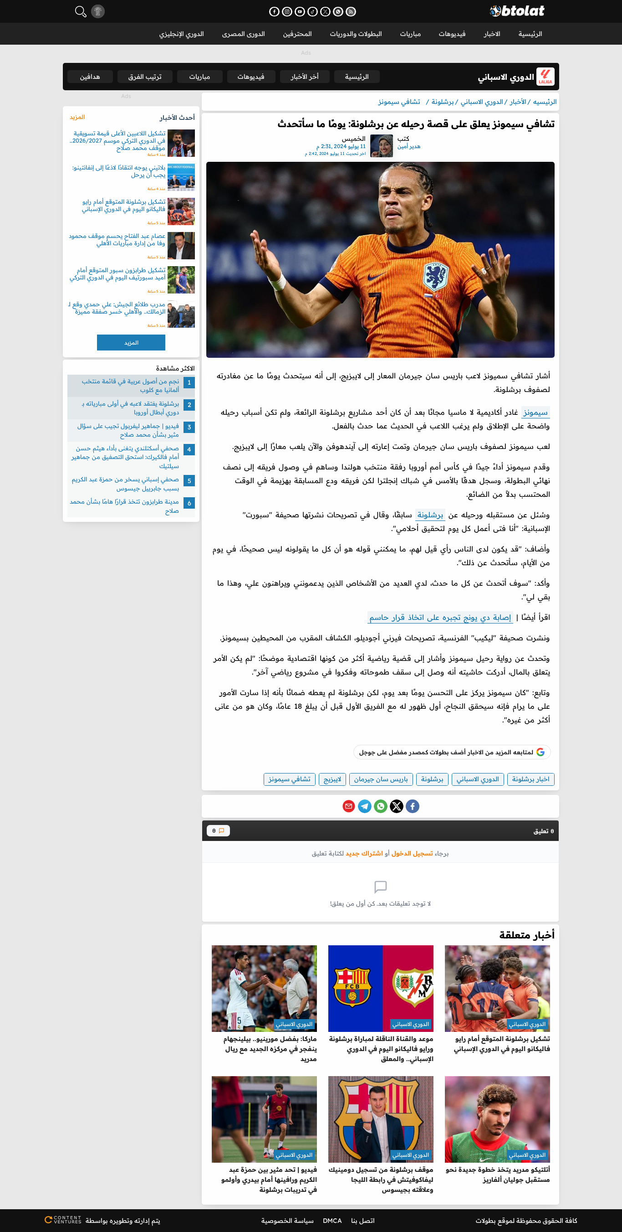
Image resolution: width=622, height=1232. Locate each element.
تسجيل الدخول (412, 853)
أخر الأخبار (305, 76)
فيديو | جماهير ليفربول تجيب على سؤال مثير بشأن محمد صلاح (128, 430)
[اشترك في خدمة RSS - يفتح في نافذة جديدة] (351, 11)
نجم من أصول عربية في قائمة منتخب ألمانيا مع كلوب (130, 385)
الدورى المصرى (243, 34)
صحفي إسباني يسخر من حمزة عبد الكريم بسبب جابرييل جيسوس (125, 484)
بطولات (486, 1221)
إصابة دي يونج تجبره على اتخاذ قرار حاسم (440, 617)
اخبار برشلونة (531, 779)
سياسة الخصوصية (287, 1221)
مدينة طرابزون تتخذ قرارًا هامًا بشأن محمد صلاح (124, 506)
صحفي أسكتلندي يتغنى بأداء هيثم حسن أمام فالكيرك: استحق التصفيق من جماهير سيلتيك (125, 456)
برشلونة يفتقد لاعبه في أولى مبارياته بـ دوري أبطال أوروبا (130, 408)
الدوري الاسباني (478, 779)
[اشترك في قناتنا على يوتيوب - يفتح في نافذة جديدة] (300, 11)
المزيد (77, 116)
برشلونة (430, 514)
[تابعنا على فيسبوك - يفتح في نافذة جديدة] (274, 11)
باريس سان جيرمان (381, 779)
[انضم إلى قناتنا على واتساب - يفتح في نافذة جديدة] (338, 11)
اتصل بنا (363, 1221)
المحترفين (297, 34)
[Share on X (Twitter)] (396, 806)
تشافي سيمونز (290, 779)
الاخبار (492, 34)
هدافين (90, 76)
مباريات (410, 34)
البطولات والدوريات (356, 34)
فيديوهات (452, 34)
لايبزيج (332, 779)
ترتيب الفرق (145, 76)
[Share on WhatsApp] (380, 806)
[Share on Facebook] (412, 806)
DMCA (332, 1221)
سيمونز (536, 412)
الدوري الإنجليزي (181, 34)
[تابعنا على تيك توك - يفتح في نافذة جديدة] (312, 11)
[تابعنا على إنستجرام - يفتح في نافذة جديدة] (287, 11)
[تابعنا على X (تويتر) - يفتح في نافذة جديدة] (325, 11)
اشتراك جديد (364, 853)
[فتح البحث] (81, 12)
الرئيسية (530, 34)
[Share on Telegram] (365, 806)
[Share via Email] (349, 806)
